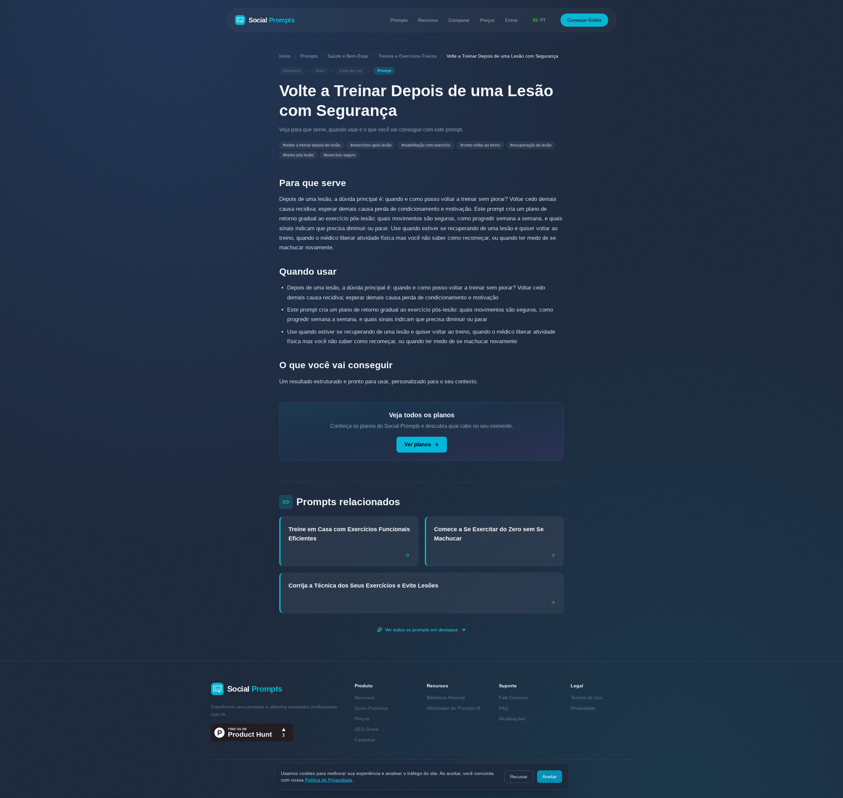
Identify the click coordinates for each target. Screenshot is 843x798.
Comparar (459, 20)
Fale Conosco (513, 697)
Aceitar (549, 776)
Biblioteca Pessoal (446, 697)
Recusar (519, 776)
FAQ (503, 708)
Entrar (511, 20)
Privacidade (583, 708)
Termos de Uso (586, 697)
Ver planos (417, 444)
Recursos (428, 20)
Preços (487, 20)
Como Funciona (371, 708)
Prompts (399, 20)
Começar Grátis (584, 20)
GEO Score (366, 729)
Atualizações (512, 718)
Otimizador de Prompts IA (453, 708)
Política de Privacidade (328, 780)
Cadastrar (365, 739)
